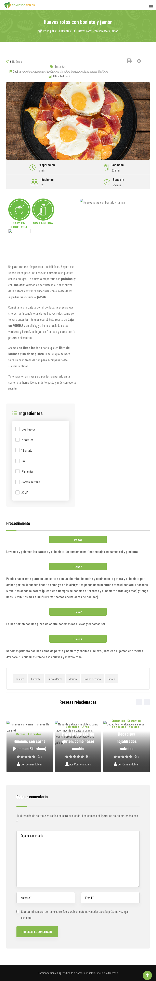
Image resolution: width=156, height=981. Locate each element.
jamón (73, 679)
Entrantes (64, 31)
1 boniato (27, 450)
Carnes (21, 734)
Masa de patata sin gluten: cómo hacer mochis (78, 741)
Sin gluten (103, 71)
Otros (85, 726)
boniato (20, 679)
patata (111, 679)
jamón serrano (92, 679)
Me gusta (16, 61)
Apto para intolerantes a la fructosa (40, 71)
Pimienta (27, 471)
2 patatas (28, 439)
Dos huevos (29, 429)
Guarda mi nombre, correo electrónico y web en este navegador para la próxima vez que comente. (75, 914)
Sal (23, 461)
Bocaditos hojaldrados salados (127, 741)
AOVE (25, 492)
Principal (48, 31)
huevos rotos (55, 679)
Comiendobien (34, 764)
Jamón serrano (31, 482)
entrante (36, 679)
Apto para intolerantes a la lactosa (78, 71)
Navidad (134, 726)
